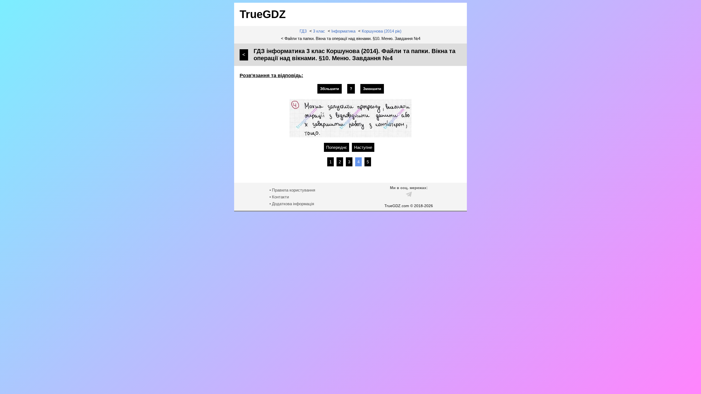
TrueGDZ (263, 14)
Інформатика (343, 31)
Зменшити (372, 89)
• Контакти (279, 197)
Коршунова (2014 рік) (381, 31)
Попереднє (336, 147)
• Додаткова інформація (291, 203)
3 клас (319, 31)
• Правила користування (292, 190)
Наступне (363, 147)
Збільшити (329, 89)
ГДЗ (303, 31)
